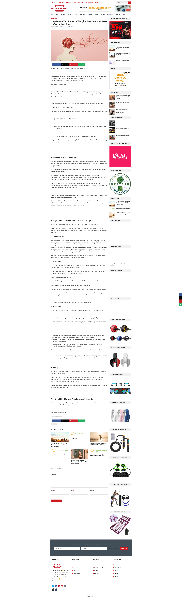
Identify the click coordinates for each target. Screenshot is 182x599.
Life (76, 14)
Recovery (118, 14)
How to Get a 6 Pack (120, 121)
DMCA (74, 2)
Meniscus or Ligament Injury (122, 60)
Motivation (70, 14)
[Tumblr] (56, 589)
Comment (53, 474)
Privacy (54, 2)
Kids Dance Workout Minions (122, 135)
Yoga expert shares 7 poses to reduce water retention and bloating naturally (123, 111)
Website (92, 490)
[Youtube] (62, 586)
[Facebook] (56, 586)
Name (53, 490)
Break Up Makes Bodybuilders (122, 128)
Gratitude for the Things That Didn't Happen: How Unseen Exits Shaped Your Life (79, 462)
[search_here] (129, 2)
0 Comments (70, 26)
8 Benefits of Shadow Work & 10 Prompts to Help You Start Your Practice (123, 97)
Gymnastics (110, 14)
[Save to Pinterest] (180, 301)
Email (72, 490)
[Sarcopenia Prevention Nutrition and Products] (120, 255)
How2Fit (93, 596)
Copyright (68, 2)
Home (52, 14)
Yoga (123, 14)
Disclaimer (80, 2)
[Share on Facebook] (180, 294)
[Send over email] (180, 304)
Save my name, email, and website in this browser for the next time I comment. (70, 497)
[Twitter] (53, 586)
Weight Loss (83, 14)
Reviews (63, 14)
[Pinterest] (59, 586)
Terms (96, 2)
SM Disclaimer (89, 2)
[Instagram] (53, 589)
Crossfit (90, 14)
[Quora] (65, 586)
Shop (57, 14)
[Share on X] (180, 298)
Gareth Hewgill (54, 26)
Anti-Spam (61, 2)
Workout (97, 14)
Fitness (103, 14)
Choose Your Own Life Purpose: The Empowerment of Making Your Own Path (59, 445)
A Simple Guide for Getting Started (60, 454)
